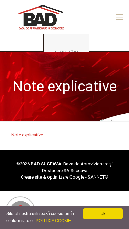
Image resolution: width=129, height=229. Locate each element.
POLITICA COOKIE (53, 220)
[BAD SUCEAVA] (64, 17)
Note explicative (27, 134)
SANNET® (98, 177)
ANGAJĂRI (66, 53)
